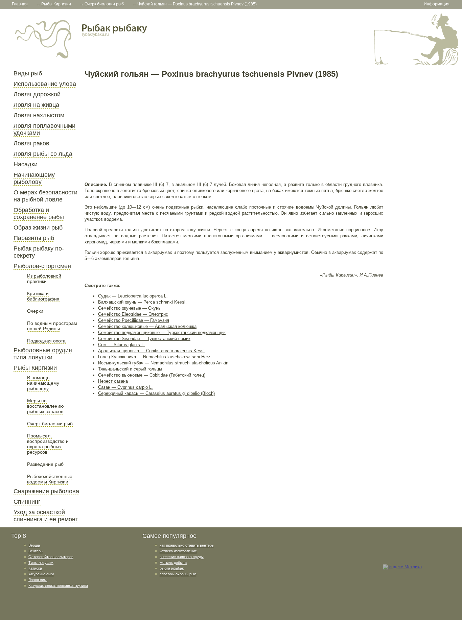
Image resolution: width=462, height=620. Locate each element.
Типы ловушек (40, 563)
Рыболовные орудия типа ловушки (43, 354)
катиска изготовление (178, 551)
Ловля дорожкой (37, 94)
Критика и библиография (43, 296)
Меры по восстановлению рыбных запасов (45, 406)
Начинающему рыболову (34, 178)
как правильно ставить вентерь (187, 545)
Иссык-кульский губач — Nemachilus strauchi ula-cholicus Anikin (163, 362)
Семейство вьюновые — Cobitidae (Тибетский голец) (151, 375)
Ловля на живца (36, 104)
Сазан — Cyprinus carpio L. (125, 387)
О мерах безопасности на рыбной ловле (45, 196)
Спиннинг (27, 501)
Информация (436, 4)
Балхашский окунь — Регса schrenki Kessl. (142, 302)
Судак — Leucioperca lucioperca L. (133, 296)
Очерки (35, 311)
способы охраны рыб (178, 574)
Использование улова (45, 83)
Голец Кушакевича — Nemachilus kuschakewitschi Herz (154, 356)
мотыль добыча (173, 563)
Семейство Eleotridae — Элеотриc (133, 314)
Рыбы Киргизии (35, 367)
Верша (34, 545)
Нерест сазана (113, 381)
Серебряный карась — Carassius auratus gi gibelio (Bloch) (156, 393)
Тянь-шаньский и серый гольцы (130, 369)
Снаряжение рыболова (46, 491)
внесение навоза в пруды (182, 557)
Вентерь (35, 551)
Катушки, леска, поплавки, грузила (58, 585)
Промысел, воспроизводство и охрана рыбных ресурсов (48, 444)
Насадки (26, 164)
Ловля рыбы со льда (43, 153)
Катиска (35, 568)
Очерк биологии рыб (50, 423)
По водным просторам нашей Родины (52, 325)
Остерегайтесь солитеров (50, 557)
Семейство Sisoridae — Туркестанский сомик (144, 338)
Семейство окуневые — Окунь (129, 308)
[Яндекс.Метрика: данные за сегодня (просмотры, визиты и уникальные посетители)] (402, 567)
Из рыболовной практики (44, 278)
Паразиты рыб (34, 238)
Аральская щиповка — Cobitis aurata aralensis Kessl (151, 350)
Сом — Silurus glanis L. (121, 344)
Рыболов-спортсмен (42, 266)
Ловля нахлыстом (39, 115)
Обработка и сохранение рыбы (39, 213)
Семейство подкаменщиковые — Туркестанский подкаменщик (162, 332)
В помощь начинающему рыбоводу (43, 383)
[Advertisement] (234, 129)
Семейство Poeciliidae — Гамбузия (133, 320)
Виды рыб (28, 73)
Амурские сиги (41, 574)
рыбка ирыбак (172, 568)
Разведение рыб (45, 464)
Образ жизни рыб (38, 227)
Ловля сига (37, 580)
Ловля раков (31, 143)
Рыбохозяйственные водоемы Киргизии (49, 479)
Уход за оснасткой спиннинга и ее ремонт (46, 516)
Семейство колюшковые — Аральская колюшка (147, 326)
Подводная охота (46, 340)
